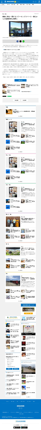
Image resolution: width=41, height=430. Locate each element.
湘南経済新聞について (6, 412)
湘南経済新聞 (9, 2)
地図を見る (20, 80)
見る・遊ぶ (13, 4)
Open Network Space (26, 91)
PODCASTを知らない (11, 366)
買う (17, 4)
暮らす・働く (22, 4)
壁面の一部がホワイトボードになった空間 (12, 49)
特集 (33, 4)
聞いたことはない (10, 361)
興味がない (9, 364)
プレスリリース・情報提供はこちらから (16, 412)
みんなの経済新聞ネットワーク (20, 421)
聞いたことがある (10, 359)
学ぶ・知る (28, 4)
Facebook (33, 2)
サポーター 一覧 (28, 313)
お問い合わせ (37, 412)
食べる (8, 4)
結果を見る (16, 368)
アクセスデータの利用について (28, 412)
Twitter (35, 2)
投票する (9, 368)
